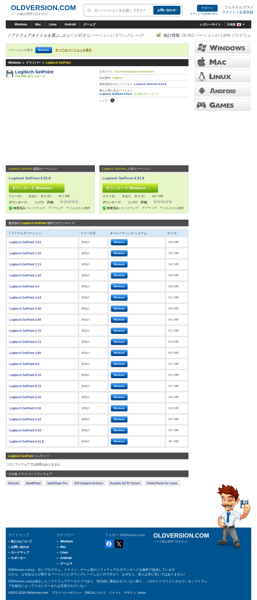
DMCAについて (95, 592)
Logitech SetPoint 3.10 (25, 253)
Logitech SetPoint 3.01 (25, 242)
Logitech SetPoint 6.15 (25, 386)
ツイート (115, 592)
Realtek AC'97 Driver (125, 483)
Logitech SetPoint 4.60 (25, 320)
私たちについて (21, 541)
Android (70, 24)
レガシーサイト (210, 24)
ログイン (229, 12)
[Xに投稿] (112, 100)
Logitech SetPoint (34, 71)
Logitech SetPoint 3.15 (25, 264)
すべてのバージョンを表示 (73, 50)
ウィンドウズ (222, 47)
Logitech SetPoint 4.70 (25, 331)
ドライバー (33, 62)
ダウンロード (222, 76)
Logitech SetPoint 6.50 (25, 430)
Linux (53, 24)
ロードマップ (20, 552)
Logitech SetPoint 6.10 (25, 375)
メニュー (222, 61)
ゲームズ (90, 24)
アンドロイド (222, 90)
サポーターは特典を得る (204, 13)
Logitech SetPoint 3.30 (25, 275)
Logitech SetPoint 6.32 (25, 419)
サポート (207, 8)
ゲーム (222, 104)
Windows (21, 24)
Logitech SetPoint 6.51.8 (150, 84)
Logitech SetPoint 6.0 (24, 364)
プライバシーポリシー (67, 592)
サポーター (18, 558)
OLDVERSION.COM (43, 8)
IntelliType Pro (57, 483)
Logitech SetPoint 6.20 (25, 397)
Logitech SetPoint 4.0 (24, 286)
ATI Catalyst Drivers (88, 483)
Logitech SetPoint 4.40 (25, 308)
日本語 (231, 24)
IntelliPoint (33, 483)
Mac (38, 24)
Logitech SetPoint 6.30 (25, 408)
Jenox (142, 592)
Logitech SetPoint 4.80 (25, 353)
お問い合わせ (20, 547)
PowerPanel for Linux (162, 483)
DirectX (13, 483)
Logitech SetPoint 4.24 (25, 297)
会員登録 (246, 12)
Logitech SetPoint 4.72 (25, 342)
